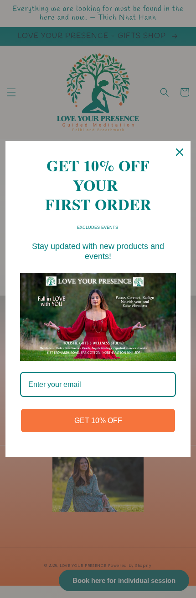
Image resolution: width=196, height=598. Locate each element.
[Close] (180, 152)
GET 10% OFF (98, 420)
